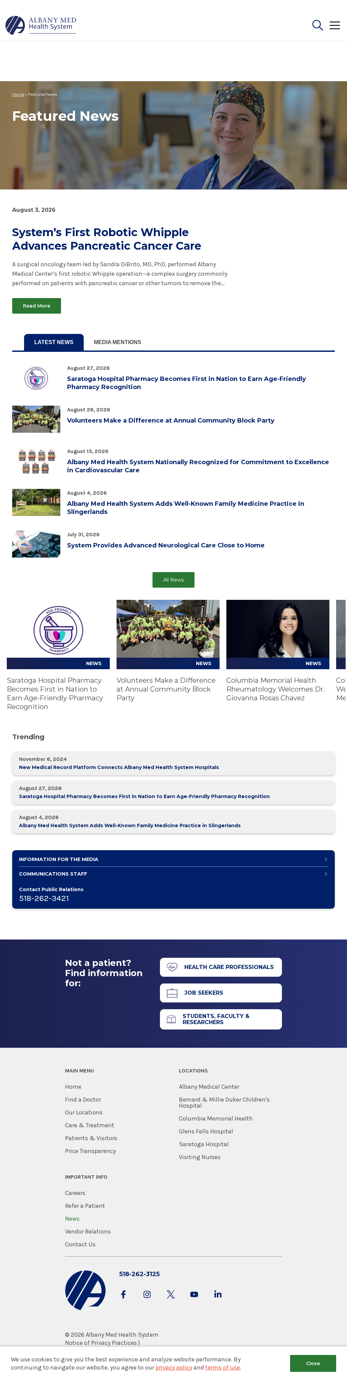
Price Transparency (90, 1151)
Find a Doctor (83, 1099)
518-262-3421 (44, 898)
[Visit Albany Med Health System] (85, 1309)
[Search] (318, 25)
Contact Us (80, 1244)
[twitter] (171, 1301)
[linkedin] (218, 1301)
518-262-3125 (139, 1274)
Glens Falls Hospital (206, 1131)
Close (313, 1363)
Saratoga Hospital (204, 1144)
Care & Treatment (89, 1125)
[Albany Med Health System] (41, 25)
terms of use (222, 1367)
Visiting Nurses (200, 1157)
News (72, 1219)
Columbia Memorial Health (216, 1118)
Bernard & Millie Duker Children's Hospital (224, 1102)
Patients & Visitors (91, 1138)
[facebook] (123, 1301)
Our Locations (84, 1112)
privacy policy (174, 1367)
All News (173, 580)
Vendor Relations (88, 1231)
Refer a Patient (85, 1206)
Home (18, 94)
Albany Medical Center (209, 1087)
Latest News (54, 342)
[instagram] (147, 1301)
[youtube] (194, 1301)
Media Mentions (117, 342)
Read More (36, 306)
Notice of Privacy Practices (101, 1343)
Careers (75, 1193)
